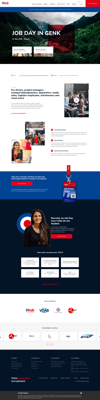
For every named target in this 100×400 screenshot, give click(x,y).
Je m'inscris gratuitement (18, 113)
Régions (45, 4)
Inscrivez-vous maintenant (50, 284)
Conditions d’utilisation (65, 378)
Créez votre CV (61, 4)
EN (77, 1)
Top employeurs (35, 358)
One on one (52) (34, 368)
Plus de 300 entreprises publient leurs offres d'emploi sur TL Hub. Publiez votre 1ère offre (50, 9)
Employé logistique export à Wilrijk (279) (80, 371)
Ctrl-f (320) (33, 363)
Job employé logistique (56, 365)
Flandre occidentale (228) (16, 365)
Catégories (52, 4)
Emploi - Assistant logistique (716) (78, 363)
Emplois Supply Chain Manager (57, 361)
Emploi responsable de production (58, 363)
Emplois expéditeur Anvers (57, 366)
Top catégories (75, 358)
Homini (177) (34, 366)
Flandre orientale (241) (16, 363)
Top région (14, 358)
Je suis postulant (22, 183)
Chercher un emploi (36, 4)
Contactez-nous (62, 236)
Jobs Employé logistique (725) (77, 361)
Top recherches (55, 358)
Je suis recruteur (93, 3)
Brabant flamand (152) (16, 366)
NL (81, 1)
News (68, 4)
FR (79, 1)
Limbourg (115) (14, 368)
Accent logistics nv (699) (36, 361)
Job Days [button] (74, 4)
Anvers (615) (14, 361)
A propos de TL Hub (43, 378)
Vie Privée (75, 378)
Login (81, 4)
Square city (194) (35, 365)
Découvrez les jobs (85, 378)
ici (42, 398)
